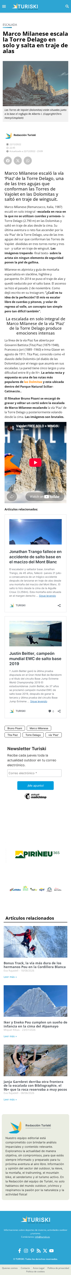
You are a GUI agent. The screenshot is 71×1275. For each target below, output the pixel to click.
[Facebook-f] (19, 1250)
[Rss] (38, 1250)
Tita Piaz (12, 734)
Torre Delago (33, 734)
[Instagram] (26, 1250)
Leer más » (10, 977)
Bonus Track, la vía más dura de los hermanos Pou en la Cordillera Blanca (35, 965)
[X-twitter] (45, 1250)
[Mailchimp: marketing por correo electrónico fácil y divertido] (35, 799)
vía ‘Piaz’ (53, 734)
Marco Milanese (39, 728)
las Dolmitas (33, 382)
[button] (67, 6)
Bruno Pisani (14, 728)
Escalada (10, 25)
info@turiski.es (42, 1236)
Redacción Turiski (25, 134)
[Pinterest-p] (32, 1250)
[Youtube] (51, 1250)
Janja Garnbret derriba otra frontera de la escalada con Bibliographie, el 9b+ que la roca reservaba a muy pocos (35, 1085)
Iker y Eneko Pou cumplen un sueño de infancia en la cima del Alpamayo (35, 1024)
